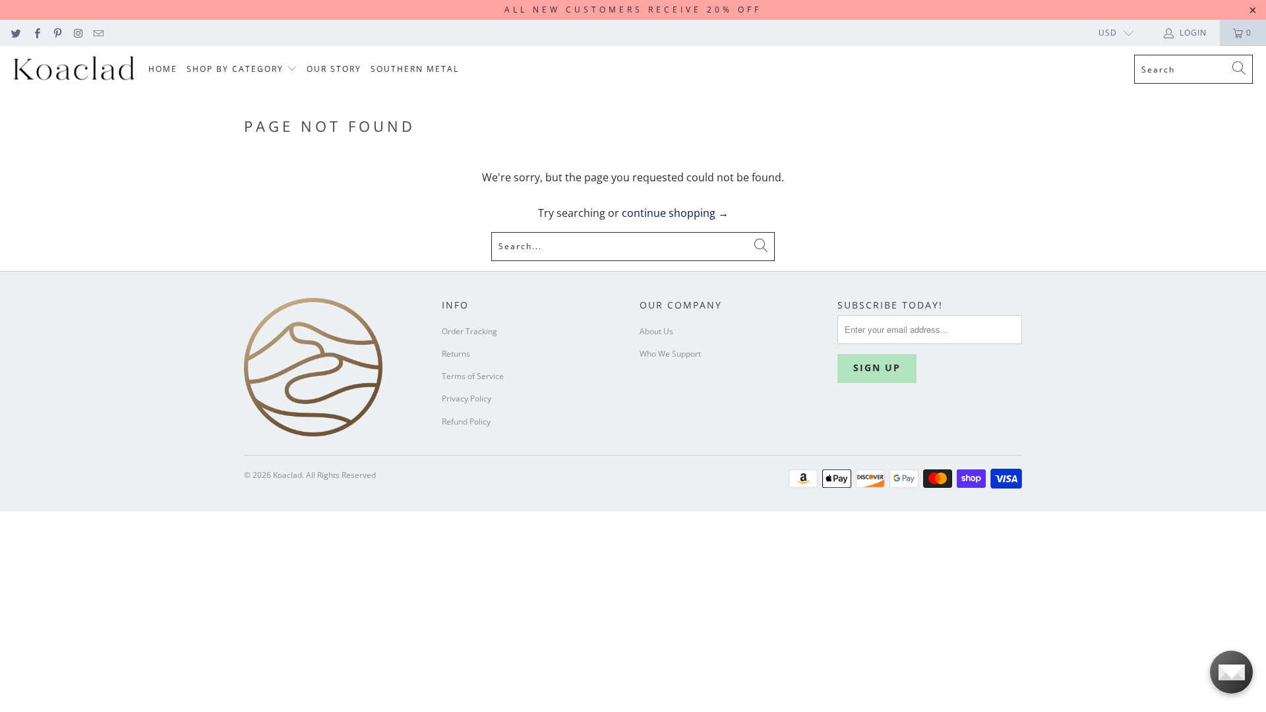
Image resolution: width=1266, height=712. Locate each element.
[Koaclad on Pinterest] (57, 32)
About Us (656, 331)
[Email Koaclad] (98, 32)
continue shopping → (675, 213)
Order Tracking (469, 331)
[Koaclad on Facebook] (36, 32)
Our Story (334, 68)
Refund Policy (466, 421)
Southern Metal (415, 68)
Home (162, 68)
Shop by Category (237, 68)
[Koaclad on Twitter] (15, 32)
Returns (456, 353)
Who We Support (670, 353)
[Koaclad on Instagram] (77, 32)
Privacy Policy (466, 398)
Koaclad (287, 475)
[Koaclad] (74, 69)
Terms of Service (473, 376)
